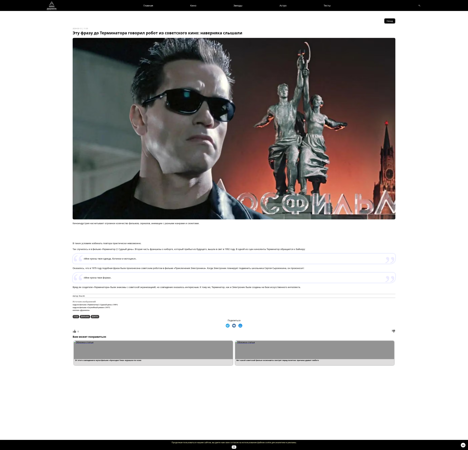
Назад (390, 20)
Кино (193, 5)
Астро (283, 5)
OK (234, 447)
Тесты (327, 5)
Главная (148, 5)
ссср (76, 316)
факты (95, 316)
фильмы (85, 316)
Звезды (238, 5)
